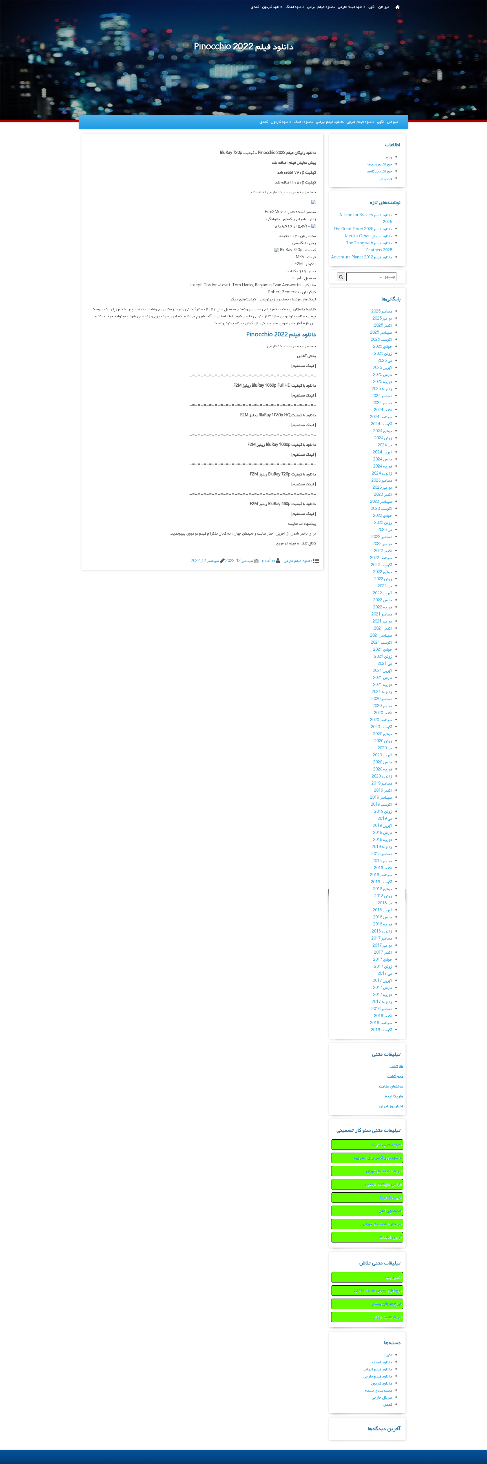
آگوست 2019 (381, 804)
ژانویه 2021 (382, 692)
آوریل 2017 (382, 981)
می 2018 (385, 903)
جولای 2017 (382, 959)
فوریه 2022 (382, 607)
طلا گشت (396, 1067)
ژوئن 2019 (383, 812)
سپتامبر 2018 (381, 875)
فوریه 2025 (382, 382)
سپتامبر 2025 (381, 332)
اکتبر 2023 (383, 494)
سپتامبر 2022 (381, 558)
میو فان (383, 7)
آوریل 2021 (382, 671)
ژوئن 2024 (383, 438)
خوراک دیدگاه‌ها (379, 171)
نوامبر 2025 (382, 318)
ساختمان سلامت (391, 1086)
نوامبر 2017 (382, 945)
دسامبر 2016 (381, 1009)
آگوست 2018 (381, 882)
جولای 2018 (382, 889)
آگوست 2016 (381, 1030)
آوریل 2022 (382, 593)
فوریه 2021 (382, 685)
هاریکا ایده (394, 1096)
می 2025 (385, 361)
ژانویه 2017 (382, 1002)
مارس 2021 (382, 678)
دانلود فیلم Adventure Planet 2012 (361, 257)
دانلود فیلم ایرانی (321, 7)
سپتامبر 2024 (381, 417)
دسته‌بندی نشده (378, 1390)
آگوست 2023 (381, 509)
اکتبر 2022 (383, 551)
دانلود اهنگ (294, 7)
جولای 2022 (382, 572)
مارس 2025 (382, 375)
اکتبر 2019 (383, 790)
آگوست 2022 (381, 565)
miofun (268, 561)
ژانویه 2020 (382, 776)
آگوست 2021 (381, 642)
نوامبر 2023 (382, 487)
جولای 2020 (382, 734)
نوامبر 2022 (382, 544)
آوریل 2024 (382, 452)
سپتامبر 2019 (381, 797)
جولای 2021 (382, 649)
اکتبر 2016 (383, 1016)
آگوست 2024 (381, 424)
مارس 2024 (382, 459)
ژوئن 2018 (383, 896)
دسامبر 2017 (381, 938)
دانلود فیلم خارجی (352, 7)
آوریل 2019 (382, 826)
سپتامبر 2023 (381, 502)
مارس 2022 (382, 600)
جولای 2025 (382, 347)
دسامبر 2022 (381, 537)
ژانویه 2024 (382, 473)
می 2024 (385, 445)
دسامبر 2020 (381, 699)
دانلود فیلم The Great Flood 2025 (362, 229)
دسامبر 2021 (381, 614)
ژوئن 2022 (383, 579)
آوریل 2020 (382, 755)
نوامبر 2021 (382, 621)
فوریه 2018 (382, 924)
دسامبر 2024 (381, 396)
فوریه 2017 (382, 995)
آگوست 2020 (381, 727)
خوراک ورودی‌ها (380, 164)
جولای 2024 (382, 431)
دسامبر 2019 (381, 783)
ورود (388, 157)
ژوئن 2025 (383, 354)
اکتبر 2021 (383, 628)
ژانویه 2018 (382, 931)
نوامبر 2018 (382, 861)
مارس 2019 (382, 833)
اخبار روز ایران (391, 1106)
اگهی (371, 7)
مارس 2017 (382, 988)
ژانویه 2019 (382, 847)
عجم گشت (395, 1076)
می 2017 (385, 974)
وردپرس (385, 178)
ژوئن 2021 (383, 657)
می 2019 (385, 819)
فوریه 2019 (382, 840)
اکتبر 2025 (383, 325)
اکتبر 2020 (383, 713)
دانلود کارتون (272, 7)
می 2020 (385, 748)
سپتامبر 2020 (381, 720)
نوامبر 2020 (382, 706)
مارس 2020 (382, 762)
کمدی (255, 7)
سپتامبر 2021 (381, 635)
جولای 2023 (382, 516)
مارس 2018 (382, 917)
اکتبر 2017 (383, 952)
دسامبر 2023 (381, 480)
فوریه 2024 (382, 466)
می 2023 (385, 530)
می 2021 (385, 664)
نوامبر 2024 (382, 403)
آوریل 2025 (382, 368)
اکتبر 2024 (383, 410)
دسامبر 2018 (381, 854)
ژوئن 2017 (383, 967)
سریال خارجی (381, 1397)
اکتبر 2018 (383, 868)
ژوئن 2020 (383, 741)
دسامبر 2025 (381, 311)
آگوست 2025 (381, 339)
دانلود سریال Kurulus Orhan (368, 236)
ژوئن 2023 (383, 523)
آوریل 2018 (382, 910)
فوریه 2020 (382, 769)
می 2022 (385, 586)
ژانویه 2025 (382, 389)
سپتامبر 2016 (381, 1023)
